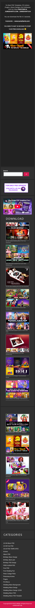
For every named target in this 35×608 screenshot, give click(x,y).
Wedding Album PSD (9, 593)
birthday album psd (9, 560)
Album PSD (6, 554)
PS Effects (6, 582)
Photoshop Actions (9, 576)
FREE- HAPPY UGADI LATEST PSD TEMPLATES (17, 453)
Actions (5, 551)
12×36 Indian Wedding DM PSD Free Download (17, 286)
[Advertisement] (17, 66)
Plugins (5, 579)
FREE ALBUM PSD (9, 565)
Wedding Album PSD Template (12, 596)
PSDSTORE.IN (22, 9)
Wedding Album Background (11, 585)
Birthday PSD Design (9, 562)
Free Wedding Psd (8, 571)
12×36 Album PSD (8, 543)
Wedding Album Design (10, 587)
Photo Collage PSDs (9, 573)
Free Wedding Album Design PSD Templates (16, 432)
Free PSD (6, 568)
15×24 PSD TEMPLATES (10, 549)
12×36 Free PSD (8, 546)
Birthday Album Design (10, 557)
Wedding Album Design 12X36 (12, 590)
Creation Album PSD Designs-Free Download (16, 398)
